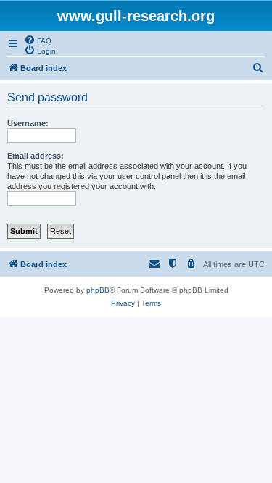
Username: (28, 123)
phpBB (98, 290)
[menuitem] (37, 40)
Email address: (35, 155)
